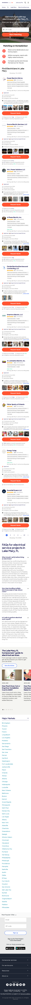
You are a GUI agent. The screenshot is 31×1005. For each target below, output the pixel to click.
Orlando (5, 773)
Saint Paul (5, 808)
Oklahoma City (7, 849)
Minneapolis (6, 805)
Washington (6, 761)
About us (5, 976)
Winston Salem (7, 837)
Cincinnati (5, 840)
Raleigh (4, 834)
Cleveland (5, 843)
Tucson (4, 729)
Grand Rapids (6, 802)
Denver (4, 755)
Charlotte (5, 828)
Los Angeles (6, 738)
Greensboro (6, 831)
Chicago (5, 781)
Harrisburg (5, 855)
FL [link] (8, 7)
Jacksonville (6, 767)
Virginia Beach (7, 899)
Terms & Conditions (25, 994)
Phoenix (4, 726)
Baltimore (5, 793)
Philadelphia (6, 858)
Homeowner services (9, 960)
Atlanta (4, 779)
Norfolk (4, 893)
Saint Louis (5, 814)
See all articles (9, 665)
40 (24, 535)
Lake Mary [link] (13, 7)
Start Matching (15, 34)
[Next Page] (28, 535)
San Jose (5, 752)
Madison (5, 904)
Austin (4, 872)
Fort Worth (5, 881)
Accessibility (24, 991)
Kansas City (6, 811)
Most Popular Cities (8, 915)
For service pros (7, 965)
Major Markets (8, 718)
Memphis (5, 866)
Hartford (5, 758)
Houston (5, 884)
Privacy (6, 991)
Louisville (5, 787)
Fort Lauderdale (7, 764)
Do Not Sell (17, 991)
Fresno (4, 732)
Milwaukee (5, 907)
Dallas (4, 875)
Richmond (5, 896)
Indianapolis (6, 784)
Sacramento (6, 743)
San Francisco (6, 749)
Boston (4, 796)
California (10, 991)
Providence (6, 863)
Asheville (5, 825)
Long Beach (6, 735)
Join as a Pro (19, 2)
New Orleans (6, 790)
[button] (4, 107)
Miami (4, 770)
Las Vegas (5, 817)
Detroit (4, 799)
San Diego (5, 746)
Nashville (5, 869)
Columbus (5, 846)
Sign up (15, 933)
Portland (5, 852)
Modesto (5, 740)
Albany (4, 820)
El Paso (4, 878)
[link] (15, 84)
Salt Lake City (6, 890)
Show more (26, 194)
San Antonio (6, 887)
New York (5, 822)
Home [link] (3, 7)
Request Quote (15, 113)
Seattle (4, 901)
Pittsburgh (5, 860)
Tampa (4, 776)
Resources (5, 971)
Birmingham (6, 723)
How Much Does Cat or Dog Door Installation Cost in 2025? (11, 688)
